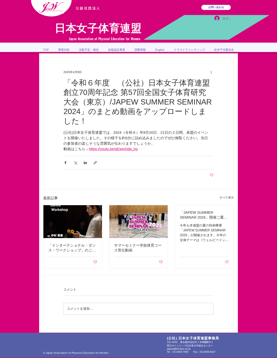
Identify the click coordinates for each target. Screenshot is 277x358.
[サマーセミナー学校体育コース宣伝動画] (138, 221)
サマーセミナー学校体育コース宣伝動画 (138, 247)
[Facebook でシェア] (65, 163)
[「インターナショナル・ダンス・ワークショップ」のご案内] (72, 221)
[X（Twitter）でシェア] (75, 163)
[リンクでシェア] (95, 163)
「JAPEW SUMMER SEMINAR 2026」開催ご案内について (204, 215)
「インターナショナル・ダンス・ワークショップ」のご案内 (72, 248)
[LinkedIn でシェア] (85, 163)
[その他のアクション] (211, 72)
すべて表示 (227, 197)
